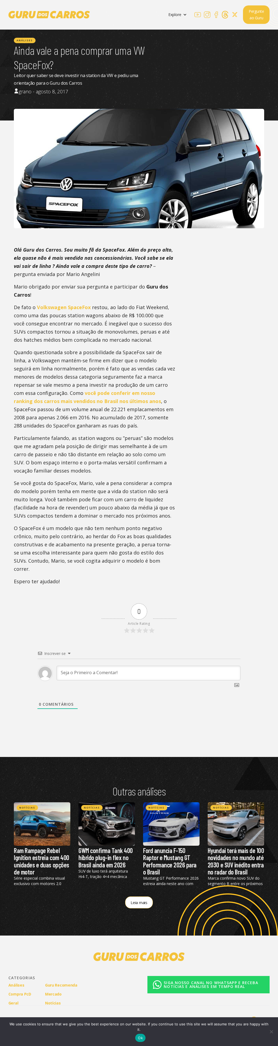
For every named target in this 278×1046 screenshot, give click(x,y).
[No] (271, 1031)
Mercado (53, 994)
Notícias (27, 807)
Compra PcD (19, 994)
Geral (13, 1003)
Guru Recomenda (61, 985)
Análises (25, 40)
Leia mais (139, 902)
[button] (177, 15)
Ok (140, 1038)
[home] (49, 14)
